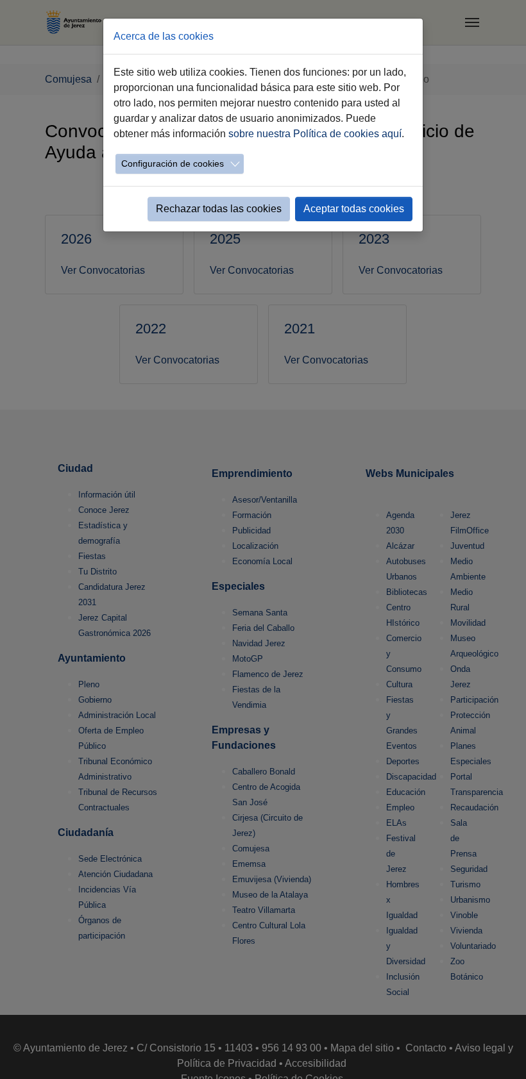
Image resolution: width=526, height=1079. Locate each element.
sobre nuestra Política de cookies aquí (315, 133)
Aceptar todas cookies (353, 208)
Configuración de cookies (172, 163)
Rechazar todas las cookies (219, 208)
